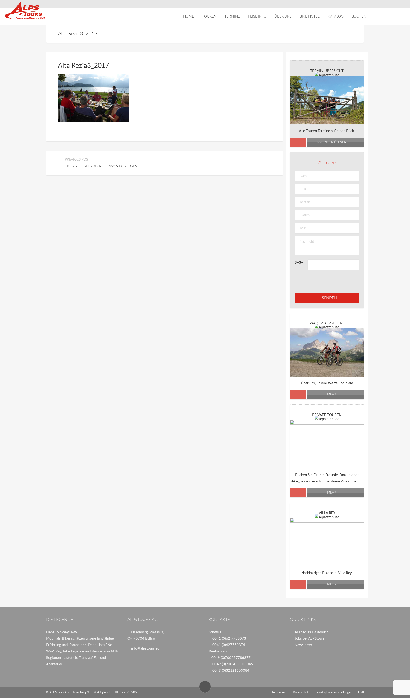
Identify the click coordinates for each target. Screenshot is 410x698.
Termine (232, 16)
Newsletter (303, 645)
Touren (209, 16)
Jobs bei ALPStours (310, 638)
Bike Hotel (310, 16)
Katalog (336, 16)
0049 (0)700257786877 (231, 658)
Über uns (283, 16)
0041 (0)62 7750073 (229, 638)
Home (188, 16)
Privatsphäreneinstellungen (333, 692)
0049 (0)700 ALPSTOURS (232, 664)
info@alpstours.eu (145, 648)
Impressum (279, 692)
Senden (329, 298)
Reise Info (257, 16)
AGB (361, 692)
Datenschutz (301, 692)
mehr (331, 394)
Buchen (359, 16)
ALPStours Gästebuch (311, 632)
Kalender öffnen (331, 142)
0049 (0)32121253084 (230, 670)
